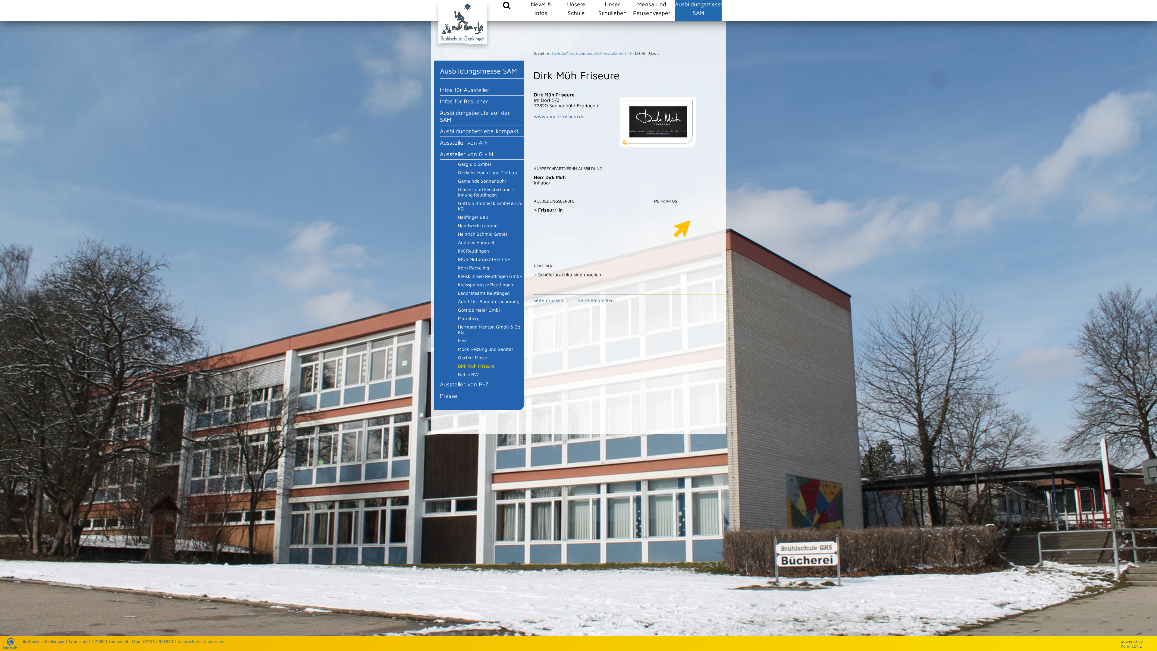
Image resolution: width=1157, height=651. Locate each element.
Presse (448, 395)
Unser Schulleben (612, 8)
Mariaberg (469, 318)
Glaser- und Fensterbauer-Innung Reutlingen (486, 192)
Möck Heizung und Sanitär (485, 349)
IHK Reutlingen (473, 250)
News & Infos (541, 8)
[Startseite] (10, 647)
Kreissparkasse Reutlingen (485, 284)
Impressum (214, 641)
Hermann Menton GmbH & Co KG (489, 329)
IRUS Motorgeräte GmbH (484, 259)
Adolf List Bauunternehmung (488, 301)
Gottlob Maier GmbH (480, 310)
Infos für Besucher (464, 101)
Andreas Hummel (476, 242)
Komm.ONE (1131, 646)
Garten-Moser (473, 357)
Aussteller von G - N (466, 153)
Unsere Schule (576, 8)
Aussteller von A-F (464, 142)
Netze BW (468, 374)
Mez (462, 340)
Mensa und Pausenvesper (651, 8)
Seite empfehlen (596, 300)
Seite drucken (548, 300)
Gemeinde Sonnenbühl (482, 181)
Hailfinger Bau (473, 217)
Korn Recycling (473, 267)
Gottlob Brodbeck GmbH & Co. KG (490, 205)
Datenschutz (188, 641)
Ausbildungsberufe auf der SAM (475, 116)
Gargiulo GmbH (474, 164)
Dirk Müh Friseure (476, 366)
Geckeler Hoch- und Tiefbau (487, 172)
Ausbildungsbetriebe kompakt (479, 130)
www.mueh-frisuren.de (559, 116)
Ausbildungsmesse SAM (698, 8)
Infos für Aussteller (464, 89)
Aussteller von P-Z (464, 384)
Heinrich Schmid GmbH (482, 234)
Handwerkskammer (478, 225)
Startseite (559, 53)
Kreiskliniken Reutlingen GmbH (490, 276)
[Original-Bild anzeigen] (658, 145)
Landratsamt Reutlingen (484, 293)
